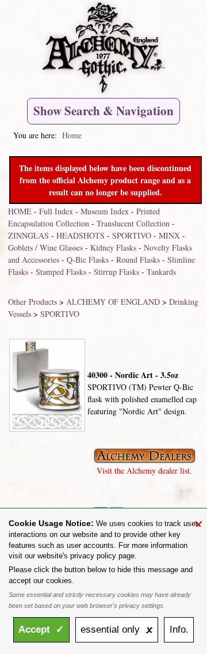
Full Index (56, 211)
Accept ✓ (41, 629)
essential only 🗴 (116, 629)
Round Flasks (138, 259)
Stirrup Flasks (116, 271)
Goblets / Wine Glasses (45, 247)
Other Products (32, 301)
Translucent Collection (133, 223)
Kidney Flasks (113, 247)
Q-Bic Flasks (88, 259)
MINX (169, 235)
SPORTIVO (131, 235)
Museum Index (104, 211)
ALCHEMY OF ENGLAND (113, 301)
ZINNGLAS (28, 235)
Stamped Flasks (61, 271)
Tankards (161, 271)
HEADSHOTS (80, 235)
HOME (20, 211)
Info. (179, 629)
